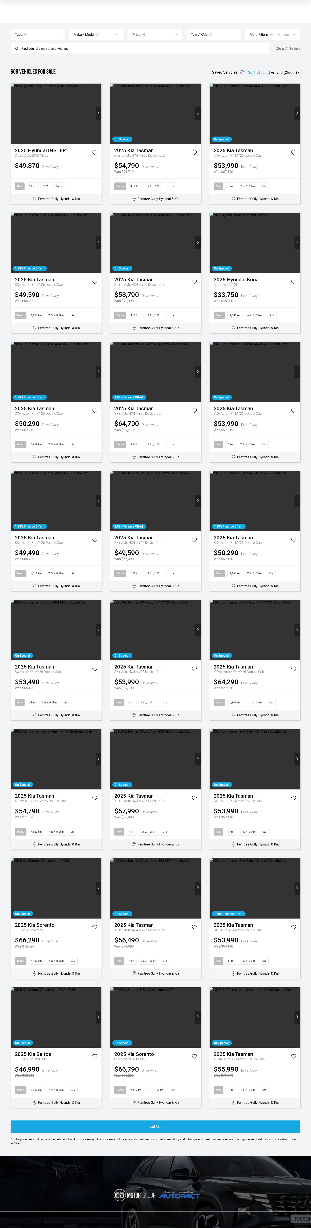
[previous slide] (14, 114)
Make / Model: (84, 35)
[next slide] (98, 114)
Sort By (254, 72)
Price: (136, 35)
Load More (155, 1127)
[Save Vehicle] (94, 153)
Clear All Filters (288, 48)
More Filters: (259, 35)
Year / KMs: (199, 35)
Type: (19, 35)
